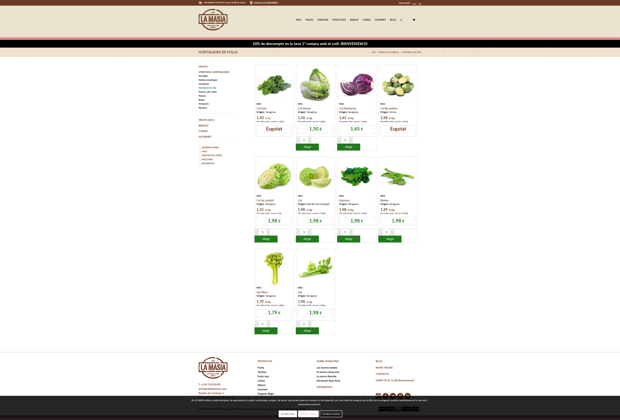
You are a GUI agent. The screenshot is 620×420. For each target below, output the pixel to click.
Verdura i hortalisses (214, 72)
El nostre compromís (328, 372)
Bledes (384, 200)
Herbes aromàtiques (208, 80)
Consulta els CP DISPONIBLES (266, 3)
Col (300, 200)
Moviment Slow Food (328, 381)
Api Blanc (262, 292)
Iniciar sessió (404, 3)
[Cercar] (401, 20)
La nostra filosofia (326, 376)
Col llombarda (347, 108)
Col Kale (262, 108)
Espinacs (344, 200)
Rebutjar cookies (308, 414)
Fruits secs (206, 120)
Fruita (203, 66)
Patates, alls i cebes (208, 92)
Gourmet (205, 137)
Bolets (202, 100)
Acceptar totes (288, 414)
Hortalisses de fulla (218, 52)
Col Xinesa (304, 108)
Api (300, 292)
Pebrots (202, 96)
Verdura (262, 372)
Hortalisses (204, 84)
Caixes (203, 131)
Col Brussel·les (389, 108)
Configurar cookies (331, 414)
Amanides (203, 76)
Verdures (203, 108)
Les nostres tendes (327, 368)
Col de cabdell (265, 200)
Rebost (204, 125)
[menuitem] (404, 3)
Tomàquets (204, 104)
